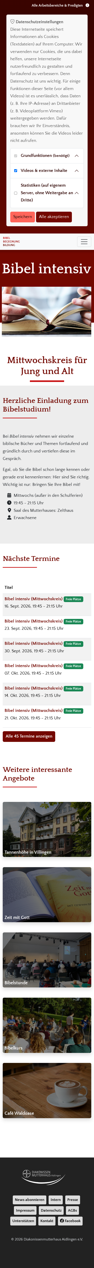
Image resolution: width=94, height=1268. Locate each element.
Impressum (25, 1210)
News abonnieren (29, 1200)
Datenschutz (51, 1210)
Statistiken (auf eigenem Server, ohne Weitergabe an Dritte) (47, 193)
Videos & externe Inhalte (44, 170)
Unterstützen (23, 1221)
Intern (56, 1200)
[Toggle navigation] (84, 241)
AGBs (72, 1210)
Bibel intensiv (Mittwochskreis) (34, 599)
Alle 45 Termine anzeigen (29, 736)
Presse (72, 1200)
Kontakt (46, 1221)
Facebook (72, 1221)
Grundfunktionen (45, 155)
